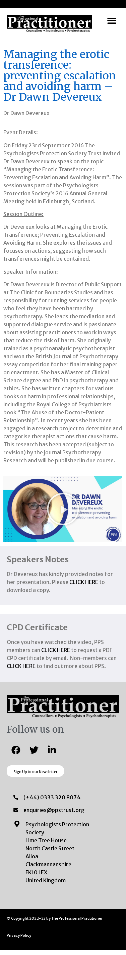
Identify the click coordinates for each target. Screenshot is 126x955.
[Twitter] (34, 750)
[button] (112, 20)
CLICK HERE (83, 582)
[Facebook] (16, 750)
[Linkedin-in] (52, 750)
